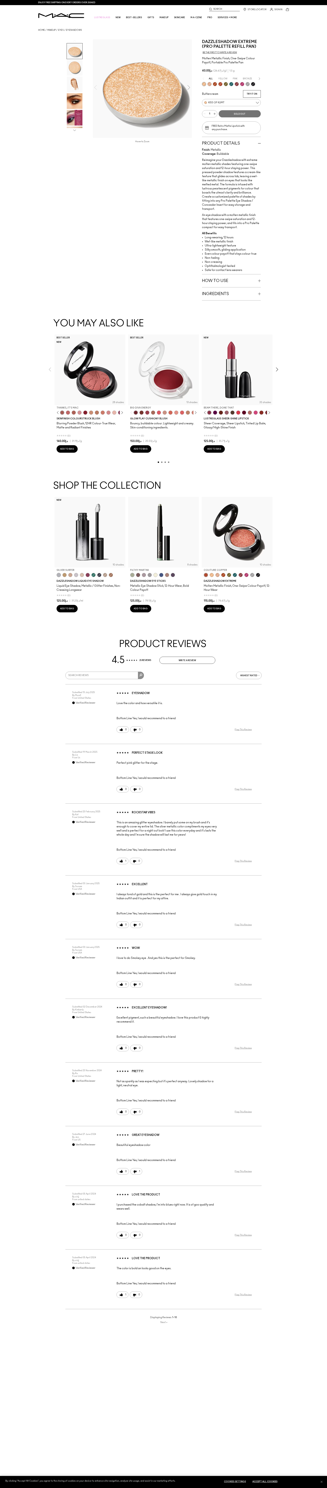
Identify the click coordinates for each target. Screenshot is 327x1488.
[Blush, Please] (164, 412)
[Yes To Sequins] (209, 84)
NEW (118, 17)
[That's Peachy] (170, 412)
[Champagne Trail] (105, 575)
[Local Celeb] (261, 412)
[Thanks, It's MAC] (62, 412)
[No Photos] (255, 412)
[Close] (321, 1481)
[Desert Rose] (108, 412)
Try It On (252, 94)
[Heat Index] (159, 412)
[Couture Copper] (220, 84)
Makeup (51, 30)
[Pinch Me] (68, 412)
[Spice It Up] (221, 412)
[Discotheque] (248, 84)
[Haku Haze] (144, 575)
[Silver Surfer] (59, 575)
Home (41, 30)
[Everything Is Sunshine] (70, 575)
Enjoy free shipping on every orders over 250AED (66, 3)
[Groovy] (182, 412)
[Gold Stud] (155, 575)
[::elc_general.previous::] (58, 412)
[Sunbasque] (91, 412)
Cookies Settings (235, 1482)
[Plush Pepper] (147, 412)
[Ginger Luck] (153, 412)
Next (163, 1322)
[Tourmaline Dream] (99, 575)
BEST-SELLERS (134, 17)
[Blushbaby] (79, 412)
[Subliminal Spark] (167, 575)
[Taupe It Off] (138, 575)
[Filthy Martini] (132, 575)
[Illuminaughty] (253, 84)
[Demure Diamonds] (149, 575)
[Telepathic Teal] (93, 575)
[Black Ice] (173, 575)
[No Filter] (74, 412)
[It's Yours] (244, 412)
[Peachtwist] (102, 412)
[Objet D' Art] (215, 84)
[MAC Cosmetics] (61, 15)
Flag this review (243, 730)
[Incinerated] (237, 84)
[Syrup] (226, 412)
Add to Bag (67, 449)
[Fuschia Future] (87, 575)
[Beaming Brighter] (111, 575)
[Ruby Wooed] (85, 412)
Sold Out (239, 114)
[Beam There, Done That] (209, 412)
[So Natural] (188, 412)
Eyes (61, 30)
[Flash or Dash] (64, 575)
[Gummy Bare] (238, 412)
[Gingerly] (97, 412)
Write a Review (187, 660)
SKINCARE (179, 17)
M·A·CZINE (196, 17)
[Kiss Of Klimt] (204, 84)
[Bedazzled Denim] (161, 575)
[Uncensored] (232, 412)
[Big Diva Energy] (136, 412)
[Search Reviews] (141, 675)
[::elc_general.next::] (121, 412)
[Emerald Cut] (231, 84)
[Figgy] (215, 412)
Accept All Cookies (264, 1482)
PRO (209, 17)
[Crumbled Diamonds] (76, 575)
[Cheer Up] (176, 412)
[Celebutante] (242, 84)
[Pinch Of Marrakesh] (141, 412)
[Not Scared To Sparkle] (82, 575)
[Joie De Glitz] (226, 84)
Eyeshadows (74, 30)
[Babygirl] (114, 412)
